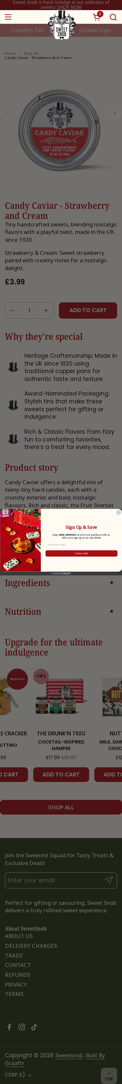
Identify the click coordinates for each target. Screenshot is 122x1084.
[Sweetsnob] (61, 17)
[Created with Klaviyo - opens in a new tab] (61, 573)
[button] (113, 17)
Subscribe (81, 553)
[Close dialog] (119, 512)
